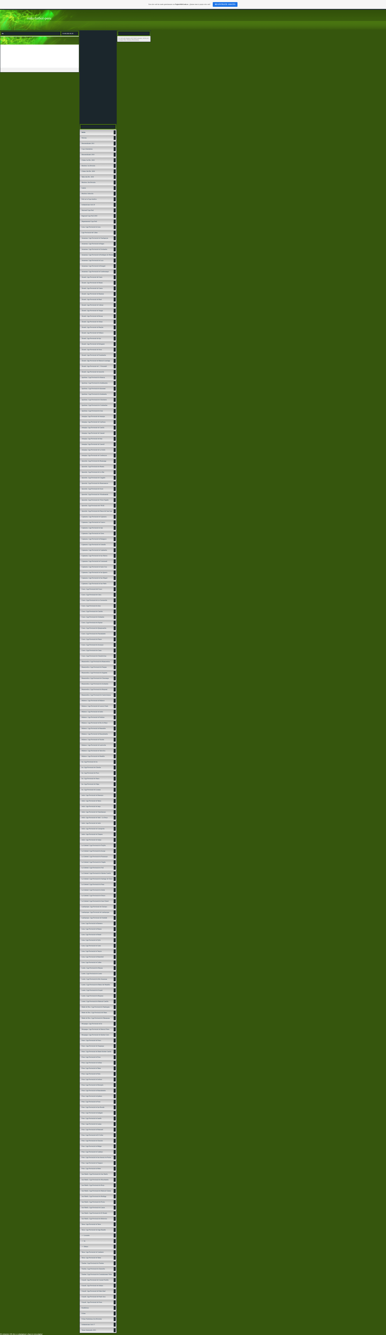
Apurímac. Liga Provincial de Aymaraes (94, 388)
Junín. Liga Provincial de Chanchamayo (94, 812)
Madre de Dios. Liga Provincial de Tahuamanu (96, 1018)
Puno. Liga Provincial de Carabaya (92, 1152)
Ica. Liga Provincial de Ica (89, 762)
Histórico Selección (87, 193)
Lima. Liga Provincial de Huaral (91, 934)
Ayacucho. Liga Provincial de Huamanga (94, 461)
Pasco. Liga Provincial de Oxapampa (93, 1046)
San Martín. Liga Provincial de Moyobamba (95, 1180)
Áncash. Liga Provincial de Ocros (92, 349)
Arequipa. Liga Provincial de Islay (92, 439)
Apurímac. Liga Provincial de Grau (92, 411)
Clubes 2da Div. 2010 (88, 171)
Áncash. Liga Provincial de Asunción (93, 372)
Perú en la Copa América (89, 199)
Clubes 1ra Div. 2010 (88, 160)
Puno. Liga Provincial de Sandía (91, 1118)
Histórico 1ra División (88, 166)
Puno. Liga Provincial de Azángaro (92, 1113)
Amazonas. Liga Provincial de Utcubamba (94, 249)
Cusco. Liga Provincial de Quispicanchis (94, 628)
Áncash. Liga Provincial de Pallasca (92, 333)
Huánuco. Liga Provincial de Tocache (93, 739)
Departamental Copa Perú (89, 221)
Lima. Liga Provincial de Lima (91, 227)
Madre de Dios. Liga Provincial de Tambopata (95, 1007)
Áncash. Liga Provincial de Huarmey (93, 294)
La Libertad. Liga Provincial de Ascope (93, 851)
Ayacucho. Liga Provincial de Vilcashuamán (95, 494)
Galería (84, 188)
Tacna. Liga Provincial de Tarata (91, 1258)
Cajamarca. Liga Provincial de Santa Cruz (94, 567)
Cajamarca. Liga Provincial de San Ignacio (94, 572)
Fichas (83, 1313)
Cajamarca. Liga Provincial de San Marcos (94, 556)
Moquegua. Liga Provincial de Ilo (92, 1024)
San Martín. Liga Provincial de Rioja (93, 1185)
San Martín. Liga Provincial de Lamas (93, 1207)
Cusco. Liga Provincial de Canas (91, 650)
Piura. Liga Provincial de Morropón (92, 1085)
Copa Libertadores (87, 149)
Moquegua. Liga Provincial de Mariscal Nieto (95, 1029)
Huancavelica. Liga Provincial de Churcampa (95, 678)
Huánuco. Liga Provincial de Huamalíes (94, 728)
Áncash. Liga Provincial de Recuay (92, 316)
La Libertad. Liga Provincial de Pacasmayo (95, 856)
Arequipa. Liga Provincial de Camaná (93, 433)
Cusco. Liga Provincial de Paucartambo (94, 634)
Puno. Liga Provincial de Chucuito (92, 1141)
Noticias (84, 138)
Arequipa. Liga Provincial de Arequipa (93, 416)
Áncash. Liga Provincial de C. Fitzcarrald (94, 366)
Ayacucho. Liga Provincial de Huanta (93, 466)
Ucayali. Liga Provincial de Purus (92, 1302)
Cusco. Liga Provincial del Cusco (92, 589)
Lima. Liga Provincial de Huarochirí (93, 957)
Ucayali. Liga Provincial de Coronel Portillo (95, 1280)
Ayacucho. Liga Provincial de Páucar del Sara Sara (97, 511)
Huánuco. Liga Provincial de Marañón (93, 756)
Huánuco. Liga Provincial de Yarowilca (93, 751)
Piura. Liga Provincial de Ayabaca (92, 1096)
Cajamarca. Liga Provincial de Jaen (92, 528)
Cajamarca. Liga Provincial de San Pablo (94, 583)
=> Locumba (85, 1235)
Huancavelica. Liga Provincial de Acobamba (95, 684)
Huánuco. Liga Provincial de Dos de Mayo (95, 723)
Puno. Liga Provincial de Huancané (92, 1129)
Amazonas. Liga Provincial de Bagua (93, 244)
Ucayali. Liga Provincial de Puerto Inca (93, 1297)
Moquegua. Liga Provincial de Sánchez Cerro (95, 1035)
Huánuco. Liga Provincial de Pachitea (93, 717)
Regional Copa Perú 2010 (89, 216)
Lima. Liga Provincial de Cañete (91, 962)
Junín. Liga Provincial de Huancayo (92, 795)
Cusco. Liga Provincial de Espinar (92, 622)
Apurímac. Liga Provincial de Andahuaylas (95, 383)
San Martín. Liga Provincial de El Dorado (94, 1213)
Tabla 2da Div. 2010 (88, 177)
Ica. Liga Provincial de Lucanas (91, 790)
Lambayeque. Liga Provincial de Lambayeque (95, 912)
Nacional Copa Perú (88, 210)
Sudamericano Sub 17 (88, 1324)
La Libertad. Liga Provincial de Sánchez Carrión (96, 873)
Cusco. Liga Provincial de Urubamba (93, 617)
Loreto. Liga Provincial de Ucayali (92, 990)
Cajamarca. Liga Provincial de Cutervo (93, 522)
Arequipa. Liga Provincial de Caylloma (93, 422)
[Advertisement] (98, 77)
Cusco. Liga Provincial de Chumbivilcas (94, 656)
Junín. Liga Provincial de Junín (91, 823)
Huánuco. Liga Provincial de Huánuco (93, 700)
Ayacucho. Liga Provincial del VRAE (93, 505)
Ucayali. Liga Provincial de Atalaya (92, 1285)
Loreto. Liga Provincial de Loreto (92, 973)
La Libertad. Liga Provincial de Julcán (93, 890)
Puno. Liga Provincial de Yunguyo (92, 1163)
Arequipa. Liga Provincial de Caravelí (93, 444)
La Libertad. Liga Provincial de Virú (93, 868)
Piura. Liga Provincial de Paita (91, 1074)
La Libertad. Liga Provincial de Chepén (94, 862)
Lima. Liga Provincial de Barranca (92, 923)
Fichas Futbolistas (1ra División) (92, 1319)
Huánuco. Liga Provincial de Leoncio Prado (95, 706)
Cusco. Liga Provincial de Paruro (92, 639)
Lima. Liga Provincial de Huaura (91, 929)
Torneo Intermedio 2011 (89, 1330)
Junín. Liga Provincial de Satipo (91, 840)
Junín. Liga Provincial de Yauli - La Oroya (95, 817)
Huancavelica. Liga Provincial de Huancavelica (96, 661)
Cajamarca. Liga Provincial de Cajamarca (94, 517)
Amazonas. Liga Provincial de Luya (92, 260)
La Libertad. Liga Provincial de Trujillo (94, 845)
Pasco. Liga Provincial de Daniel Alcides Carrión (96, 1051)
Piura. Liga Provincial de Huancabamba (94, 1090)
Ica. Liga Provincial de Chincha (91, 767)
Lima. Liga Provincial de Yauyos (92, 951)
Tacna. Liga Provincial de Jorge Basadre (94, 1230)
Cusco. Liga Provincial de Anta (91, 606)
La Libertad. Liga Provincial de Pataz (93, 884)
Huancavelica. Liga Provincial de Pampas (94, 667)
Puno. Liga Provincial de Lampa (91, 1124)
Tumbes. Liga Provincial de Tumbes (93, 1263)
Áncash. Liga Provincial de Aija (91, 338)
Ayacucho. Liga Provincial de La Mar (93, 472)
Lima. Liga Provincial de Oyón (91, 940)
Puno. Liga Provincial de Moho (91, 1168)
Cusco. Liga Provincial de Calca (91, 595)
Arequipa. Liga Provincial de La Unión (93, 450)
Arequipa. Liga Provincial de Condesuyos (94, 455)
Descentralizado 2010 (88, 154)
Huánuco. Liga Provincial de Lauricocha (94, 745)
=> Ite (83, 1241)
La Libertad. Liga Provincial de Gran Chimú (95, 901)
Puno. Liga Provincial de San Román (93, 1107)
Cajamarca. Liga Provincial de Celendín (94, 544)
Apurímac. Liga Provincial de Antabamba (94, 394)
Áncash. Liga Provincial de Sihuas (92, 322)
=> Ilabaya (85, 1246)
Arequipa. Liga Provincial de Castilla (93, 427)
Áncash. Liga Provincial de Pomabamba (94, 355)
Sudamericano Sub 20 (88, 205)
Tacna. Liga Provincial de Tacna (91, 1224)
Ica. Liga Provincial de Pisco (90, 773)
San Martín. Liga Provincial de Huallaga (94, 1196)
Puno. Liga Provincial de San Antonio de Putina (96, 1157)
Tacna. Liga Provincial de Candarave (93, 1252)
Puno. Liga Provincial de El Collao (92, 1135)
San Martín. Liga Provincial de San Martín (95, 1174)
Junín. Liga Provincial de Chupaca (92, 834)
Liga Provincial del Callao (90, 232)
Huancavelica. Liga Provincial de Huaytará (94, 689)
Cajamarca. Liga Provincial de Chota (93, 533)
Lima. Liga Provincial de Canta (91, 946)
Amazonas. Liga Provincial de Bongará (93, 266)
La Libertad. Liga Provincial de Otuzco (93, 895)
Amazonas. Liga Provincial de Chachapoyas (95, 238)
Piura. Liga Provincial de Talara (91, 1068)
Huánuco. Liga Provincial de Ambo (92, 712)
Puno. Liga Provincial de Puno (91, 1102)
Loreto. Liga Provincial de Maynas (92, 968)
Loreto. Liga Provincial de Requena (92, 996)
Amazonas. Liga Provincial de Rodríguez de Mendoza (98, 255)
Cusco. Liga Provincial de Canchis (92, 611)
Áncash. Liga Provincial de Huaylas (92, 327)
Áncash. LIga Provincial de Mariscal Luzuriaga (96, 361)
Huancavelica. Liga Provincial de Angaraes (94, 673)
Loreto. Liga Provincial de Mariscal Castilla (95, 1001)
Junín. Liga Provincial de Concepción (93, 829)
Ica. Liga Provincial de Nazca (90, 778)
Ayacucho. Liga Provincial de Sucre (92, 489)
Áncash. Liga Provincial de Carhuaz (92, 305)
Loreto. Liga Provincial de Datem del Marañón (96, 985)
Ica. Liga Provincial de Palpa (90, 784)
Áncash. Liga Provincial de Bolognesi (93, 344)
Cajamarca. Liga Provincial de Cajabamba (94, 550)
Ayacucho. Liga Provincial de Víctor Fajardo (95, 500)
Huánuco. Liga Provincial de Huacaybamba (95, 734)
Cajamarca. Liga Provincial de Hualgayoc (94, 539)
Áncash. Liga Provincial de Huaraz (92, 283)
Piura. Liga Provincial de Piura (91, 1057)
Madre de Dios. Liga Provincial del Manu (94, 1012)
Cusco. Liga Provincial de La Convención (94, 600)
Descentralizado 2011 (88, 143)
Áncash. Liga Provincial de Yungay (92, 310)
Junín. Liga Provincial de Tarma (91, 801)
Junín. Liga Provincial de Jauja (91, 806)
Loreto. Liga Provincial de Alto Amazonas (94, 979)
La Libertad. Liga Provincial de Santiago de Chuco (97, 879)
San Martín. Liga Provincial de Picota (93, 1202)
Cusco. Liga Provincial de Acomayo (92, 645)
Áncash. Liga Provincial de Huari (92, 299)
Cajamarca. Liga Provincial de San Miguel (94, 578)
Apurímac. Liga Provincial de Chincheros (94, 400)
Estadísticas (85, 1308)
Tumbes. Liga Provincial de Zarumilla (93, 1269)
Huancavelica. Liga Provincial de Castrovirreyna (96, 695)
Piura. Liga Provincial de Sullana (92, 1063)
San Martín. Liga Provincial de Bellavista (94, 1219)
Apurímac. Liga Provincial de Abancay (93, 377)
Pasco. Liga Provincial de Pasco (91, 1040)
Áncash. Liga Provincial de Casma (92, 288)
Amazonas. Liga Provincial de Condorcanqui (95, 271)
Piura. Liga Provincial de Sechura (92, 1079)
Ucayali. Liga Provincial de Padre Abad (93, 1291)
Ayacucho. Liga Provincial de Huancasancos (95, 483)
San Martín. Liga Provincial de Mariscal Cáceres (96, 1191)
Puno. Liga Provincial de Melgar (91, 1146)
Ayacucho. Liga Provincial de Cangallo (93, 478)
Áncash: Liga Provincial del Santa (92, 277)
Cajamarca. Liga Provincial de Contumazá (94, 561)
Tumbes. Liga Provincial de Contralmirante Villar (97, 1274)
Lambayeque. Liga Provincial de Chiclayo (94, 907)
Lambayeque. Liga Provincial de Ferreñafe (94, 918)
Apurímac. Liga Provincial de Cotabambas (94, 405)
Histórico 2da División (88, 182)
